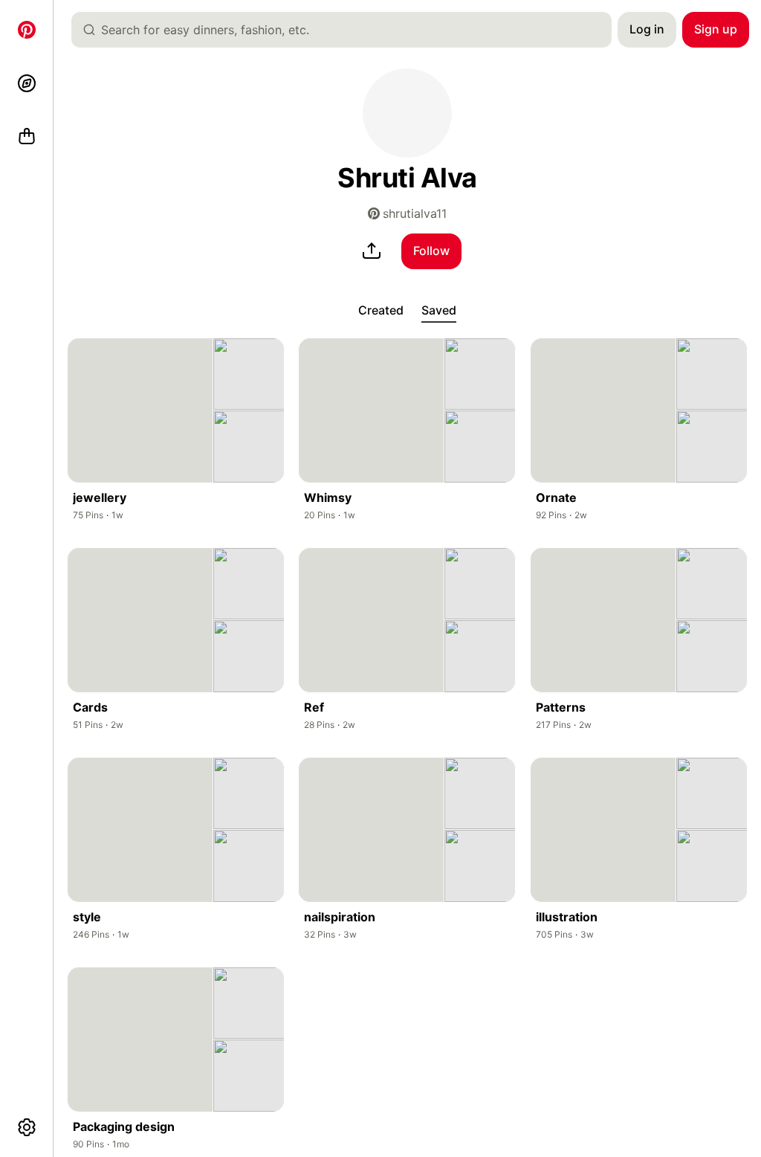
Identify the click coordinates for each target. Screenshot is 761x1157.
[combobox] (347, 30)
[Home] (27, 30)
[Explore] (27, 83)
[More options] (27, 1127)
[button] (407, 113)
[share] (371, 251)
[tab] (380, 311)
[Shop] (27, 137)
